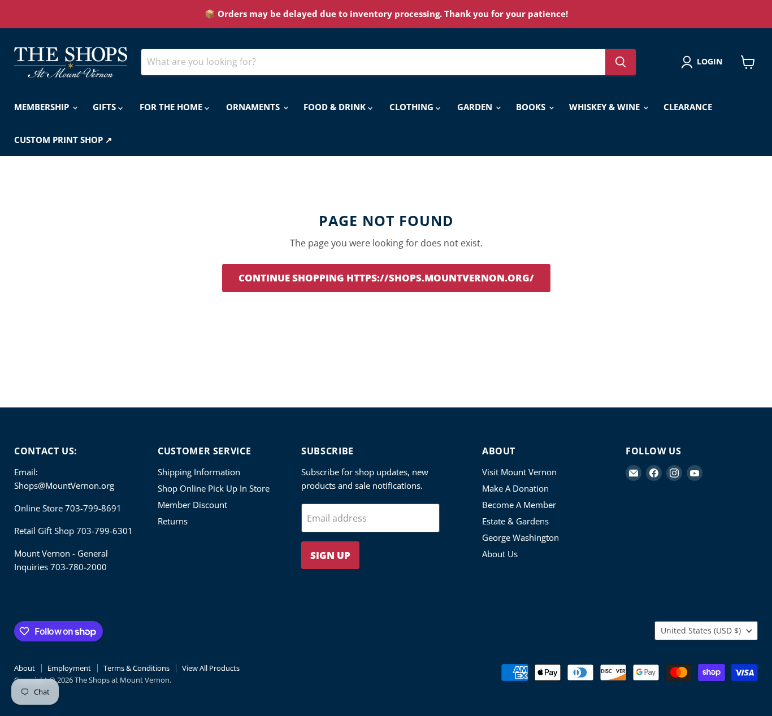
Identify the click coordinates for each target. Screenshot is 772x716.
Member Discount (192, 504)
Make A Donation (515, 488)
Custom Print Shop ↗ (63, 139)
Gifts (105, 106)
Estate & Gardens (515, 521)
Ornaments (254, 106)
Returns (173, 521)
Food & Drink (335, 106)
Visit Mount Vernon (519, 472)
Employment (69, 668)
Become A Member (519, 504)
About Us (500, 553)
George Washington (520, 537)
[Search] (620, 62)
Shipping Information (199, 472)
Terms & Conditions (136, 668)
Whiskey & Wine (605, 106)
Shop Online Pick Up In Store (214, 488)
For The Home (172, 106)
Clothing (412, 106)
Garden (476, 106)
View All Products (211, 668)
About (24, 668)
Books (532, 106)
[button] (704, 62)
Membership (42, 106)
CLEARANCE (687, 106)
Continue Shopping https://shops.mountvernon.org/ (386, 277)
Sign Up (330, 555)
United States (701, 630)
